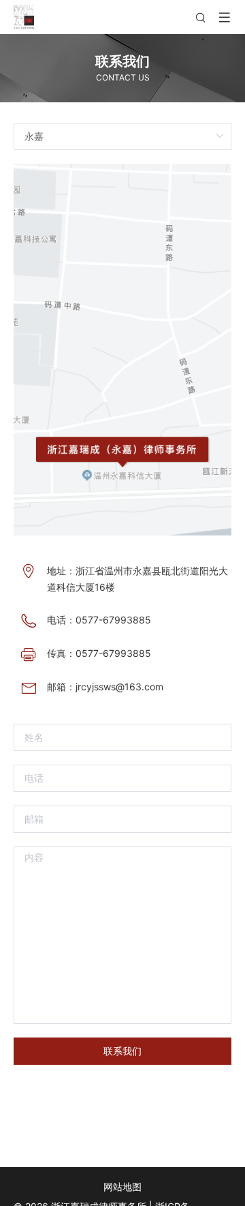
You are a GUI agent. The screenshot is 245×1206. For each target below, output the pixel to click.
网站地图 (122, 1186)
